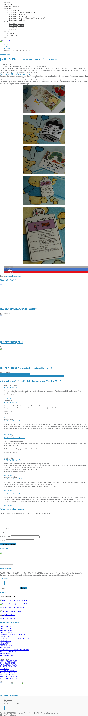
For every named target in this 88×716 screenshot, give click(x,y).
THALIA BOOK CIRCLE (9, 652)
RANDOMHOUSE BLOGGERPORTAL (14, 650)
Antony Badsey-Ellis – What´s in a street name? (16, 74)
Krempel (8, 276)
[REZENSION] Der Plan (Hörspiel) (19, 308)
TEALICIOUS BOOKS (8, 676)
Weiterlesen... (5, 579)
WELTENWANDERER (8, 678)
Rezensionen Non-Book (17, 20)
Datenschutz (8, 702)
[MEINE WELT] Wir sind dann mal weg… (15, 374)
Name (2, 532)
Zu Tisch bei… (14, 35)
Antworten (8, 398)
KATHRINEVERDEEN (8, 671)
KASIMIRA (4, 669)
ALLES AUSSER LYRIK (9, 661)
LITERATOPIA (5, 642)
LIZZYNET (4, 644)
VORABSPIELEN (6, 655)
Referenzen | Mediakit (11, 6)
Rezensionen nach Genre (17, 14)
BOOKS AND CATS (7, 663)
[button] (8, 267)
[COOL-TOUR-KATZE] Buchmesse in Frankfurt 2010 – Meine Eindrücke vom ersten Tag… (32, 376)
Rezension (7, 8)
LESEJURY (4, 640)
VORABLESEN (6, 654)
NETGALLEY (5, 648)
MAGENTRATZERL (7, 673)
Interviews (12, 29)
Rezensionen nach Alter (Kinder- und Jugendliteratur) (27, 18)
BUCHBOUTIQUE (7, 628)
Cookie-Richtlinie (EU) (12, 704)
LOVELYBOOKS (6, 646)
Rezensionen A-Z (14, 10)
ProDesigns (12, 715)
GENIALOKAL (5, 636)
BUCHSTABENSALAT (8, 665)
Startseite (7, 3)
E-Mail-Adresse (5, 536)
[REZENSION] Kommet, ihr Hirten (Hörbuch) (26, 368)
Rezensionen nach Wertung (18, 16)
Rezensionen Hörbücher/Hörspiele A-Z (22, 12)
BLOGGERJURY (6, 627)
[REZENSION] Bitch (11, 342)
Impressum (8, 4)
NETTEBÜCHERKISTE (9, 674)
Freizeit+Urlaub (14, 28)
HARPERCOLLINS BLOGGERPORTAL (15, 638)
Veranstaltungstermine (16, 24)
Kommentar (4, 529)
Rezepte (7, 31)
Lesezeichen (16, 276)
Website (2, 540)
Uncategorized (5, 54)
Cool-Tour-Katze (10, 22)
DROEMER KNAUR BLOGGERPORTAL (15, 634)
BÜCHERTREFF (6, 632)
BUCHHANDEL (6, 630)
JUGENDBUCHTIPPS (8, 667)
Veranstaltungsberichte (16, 26)
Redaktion (7, 37)
